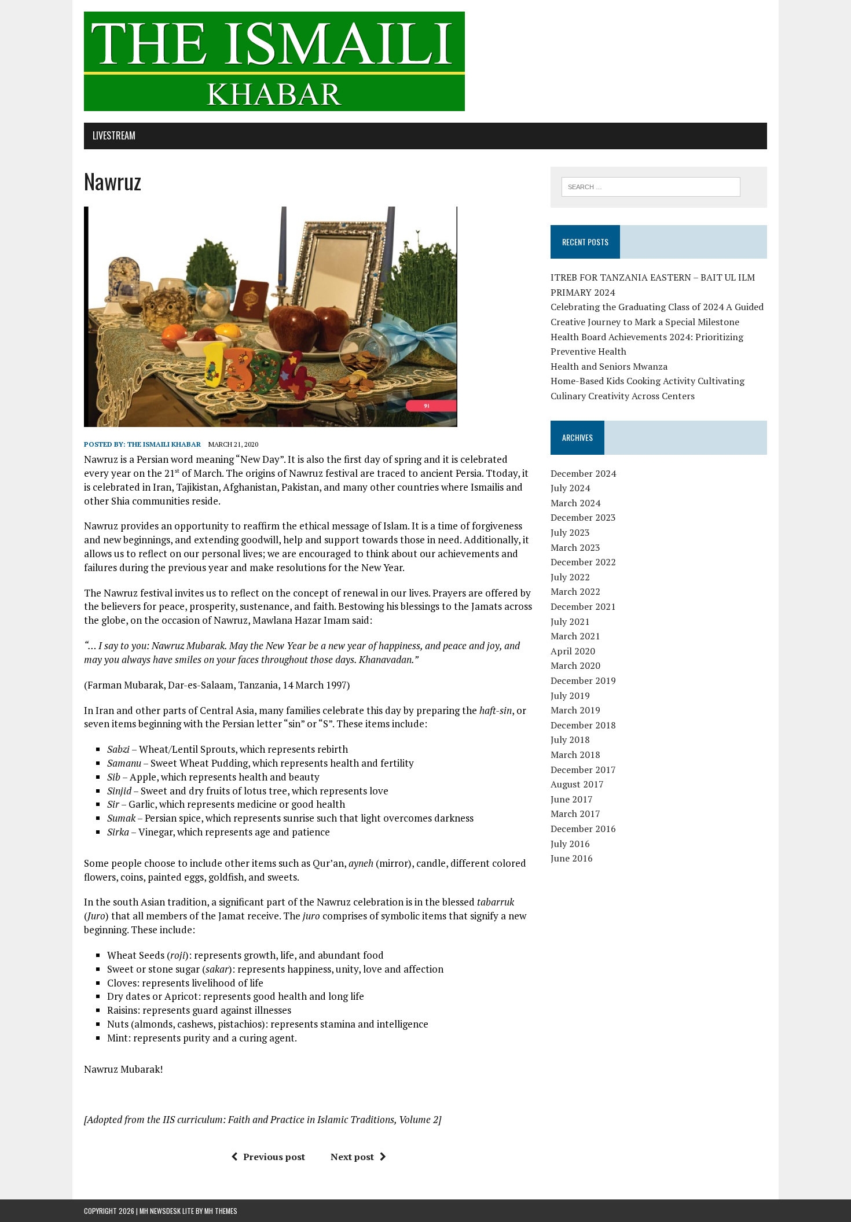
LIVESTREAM (114, 135)
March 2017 (575, 813)
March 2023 (575, 547)
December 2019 (583, 680)
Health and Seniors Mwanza (609, 366)
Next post (352, 1156)
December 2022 (583, 561)
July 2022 (570, 576)
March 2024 (575, 502)
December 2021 (583, 606)
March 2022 (575, 591)
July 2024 (570, 487)
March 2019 (575, 710)
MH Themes (220, 1211)
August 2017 (577, 784)
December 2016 (583, 828)
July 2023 (570, 532)
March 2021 (575, 636)
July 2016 (570, 843)
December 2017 (583, 769)
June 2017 (572, 799)
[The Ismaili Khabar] (425, 61)
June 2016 (572, 858)
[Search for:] (651, 185)
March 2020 (575, 665)
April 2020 (573, 651)
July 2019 (570, 695)
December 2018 (583, 725)
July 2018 (570, 739)
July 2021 (570, 621)
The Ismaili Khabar (164, 444)
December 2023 (583, 517)
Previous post (274, 1156)
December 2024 (583, 473)
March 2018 (575, 754)
